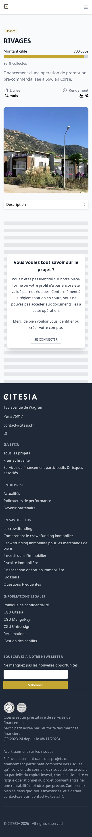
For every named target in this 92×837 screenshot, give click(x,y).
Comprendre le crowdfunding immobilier (38, 535)
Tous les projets (17, 453)
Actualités (12, 493)
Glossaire (11, 577)
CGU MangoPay (17, 619)
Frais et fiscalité (17, 460)
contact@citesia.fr (19, 425)
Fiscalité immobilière (21, 562)
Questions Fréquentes (22, 584)
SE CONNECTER (46, 339)
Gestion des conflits (20, 640)
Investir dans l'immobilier (25, 555)
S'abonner (35, 685)
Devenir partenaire (20, 507)
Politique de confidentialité (26, 604)
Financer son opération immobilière (34, 569)
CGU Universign (17, 626)
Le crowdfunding (18, 528)
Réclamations (15, 633)
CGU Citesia (13, 612)
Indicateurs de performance (27, 500)
